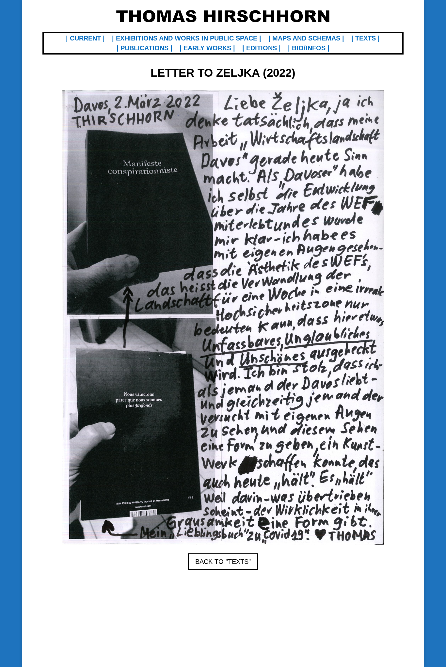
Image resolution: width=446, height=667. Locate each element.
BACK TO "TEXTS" (223, 561)
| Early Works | (207, 49)
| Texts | (365, 39)
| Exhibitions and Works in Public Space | (186, 39)
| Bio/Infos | (308, 49)
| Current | (85, 39)
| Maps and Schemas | (306, 39)
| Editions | (261, 49)
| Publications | (144, 49)
